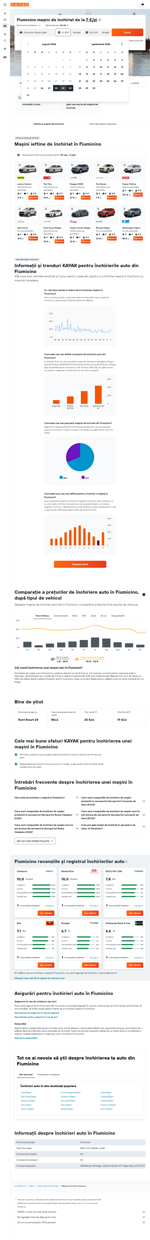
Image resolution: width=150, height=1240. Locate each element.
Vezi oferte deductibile (26, 1038)
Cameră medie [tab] (61, 615)
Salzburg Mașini (28, 1100)
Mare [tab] (75, 615)
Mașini (31, 1186)
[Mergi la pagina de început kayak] (20, 4)
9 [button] (70, 66)
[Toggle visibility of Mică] (63, 477)
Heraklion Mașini (68, 1096)
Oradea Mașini (107, 1096)
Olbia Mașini (105, 1092)
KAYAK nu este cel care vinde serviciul (36, 1211)
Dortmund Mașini (108, 1104)
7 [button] (56, 66)
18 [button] (35, 81)
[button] (5, 4)
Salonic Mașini (27, 1109)
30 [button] (70, 88)
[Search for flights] (5, 13)
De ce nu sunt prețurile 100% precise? (36, 1222)
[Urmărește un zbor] (5, 40)
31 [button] (28, 95)
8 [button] (63, 66)
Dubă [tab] (93, 615)
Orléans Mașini (107, 1100)
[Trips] (5, 49)
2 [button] (70, 59)
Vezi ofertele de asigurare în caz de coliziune (37, 1013)
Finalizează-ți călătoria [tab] (49, 1074)
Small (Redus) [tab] (42, 615)
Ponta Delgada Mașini (70, 1092)
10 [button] (28, 74)
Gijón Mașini (66, 1104)
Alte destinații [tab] (26, 1074)
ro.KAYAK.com (20, 1186)
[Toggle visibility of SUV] (85, 477)
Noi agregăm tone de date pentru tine (36, 1217)
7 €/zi (91, 19)
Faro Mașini (26, 1104)
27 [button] (49, 88)
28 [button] (56, 88)
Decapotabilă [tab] (118, 615)
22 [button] (63, 81)
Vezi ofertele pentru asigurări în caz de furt (36, 1017)
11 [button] (35, 74)
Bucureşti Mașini (68, 1100)
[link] (80, 564)
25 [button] (35, 88)
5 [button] (42, 66)
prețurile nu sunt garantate (87, 1203)
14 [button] (56, 74)
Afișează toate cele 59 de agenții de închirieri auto (40, 978)
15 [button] (63, 74)
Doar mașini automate (133, 40)
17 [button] (28, 81)
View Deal (33, 197)
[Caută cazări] (5, 20)
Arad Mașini (26, 1092)
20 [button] (49, 81)
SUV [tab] (84, 615)
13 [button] (49, 74)
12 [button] (42, 74)
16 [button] (70, 74)
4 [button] (35, 66)
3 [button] (28, 66)
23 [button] (70, 81)
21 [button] (56, 81)
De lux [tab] (104, 615)
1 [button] (63, 59)
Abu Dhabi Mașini (29, 1096)
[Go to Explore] (5, 34)
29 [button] (63, 88)
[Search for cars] (5, 26)
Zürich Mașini (106, 1109)
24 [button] (28, 88)
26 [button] (42, 88)
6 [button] (49, 66)
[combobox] (29, 25)
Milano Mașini (67, 1109)
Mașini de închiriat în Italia (48, 1186)
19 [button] (42, 81)
